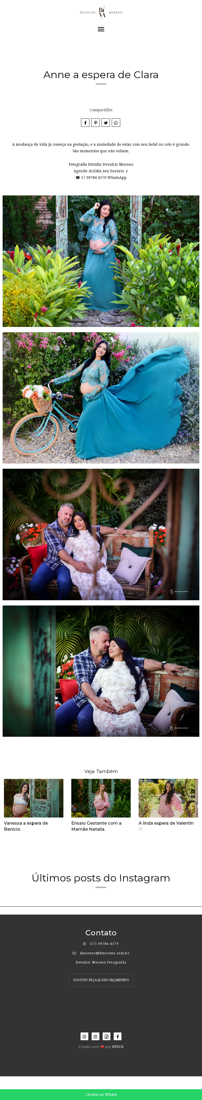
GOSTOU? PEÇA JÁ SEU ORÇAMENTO (101, 980)
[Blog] (106, 1036)
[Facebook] (117, 1036)
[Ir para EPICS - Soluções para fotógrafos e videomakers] (101, 1045)
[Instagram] (84, 1036)
